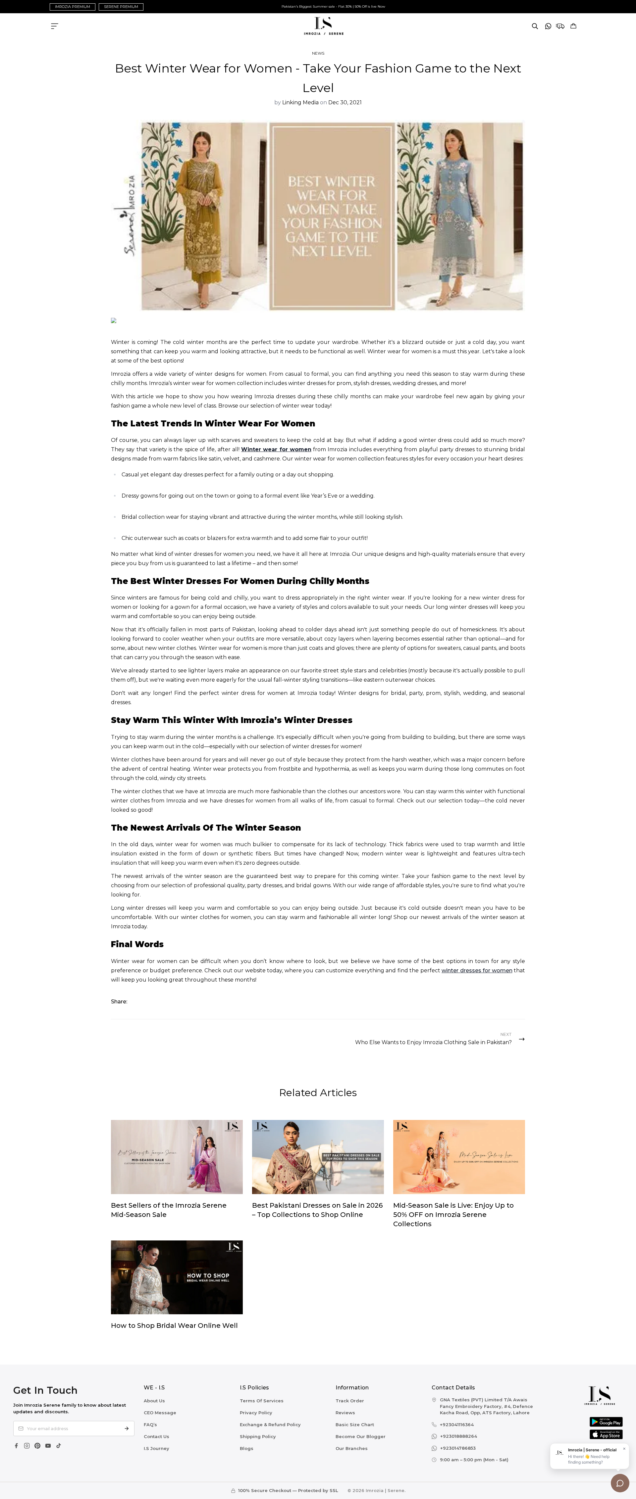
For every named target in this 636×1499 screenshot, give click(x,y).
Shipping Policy (258, 1436)
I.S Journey (156, 1448)
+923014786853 (458, 1448)
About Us (154, 1400)
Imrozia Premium (72, 6)
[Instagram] (27, 1446)
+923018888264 (458, 1436)
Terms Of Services (262, 1400)
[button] (573, 26)
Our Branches (352, 1448)
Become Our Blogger (361, 1436)
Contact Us (156, 1436)
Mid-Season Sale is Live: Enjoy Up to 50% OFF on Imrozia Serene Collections (453, 1214)
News (318, 53)
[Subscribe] (127, 1428)
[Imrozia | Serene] (318, 26)
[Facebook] (16, 1446)
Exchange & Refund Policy (270, 1424)
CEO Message (160, 1412)
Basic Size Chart (355, 1424)
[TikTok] (59, 1446)
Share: (119, 1001)
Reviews (345, 1412)
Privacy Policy (256, 1412)
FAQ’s (150, 1424)
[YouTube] (48, 1446)
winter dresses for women (477, 970)
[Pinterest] (37, 1446)
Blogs (246, 1448)
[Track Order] (560, 26)
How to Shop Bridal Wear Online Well (174, 1326)
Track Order (350, 1400)
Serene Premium (121, 6)
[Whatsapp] (548, 26)
